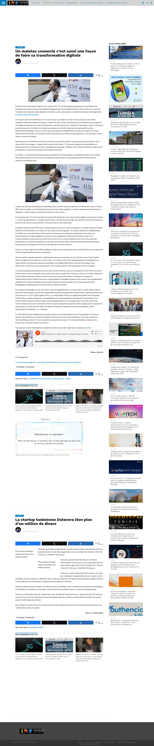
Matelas (47, 379)
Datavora (33, 627)
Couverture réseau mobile (91, 3)
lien (89, 328)
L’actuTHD (47, 3)
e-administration (36, 379)
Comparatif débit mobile (116, 3)
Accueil (36, 3)
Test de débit (71, 3)
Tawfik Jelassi (58, 379)
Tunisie (68, 379)
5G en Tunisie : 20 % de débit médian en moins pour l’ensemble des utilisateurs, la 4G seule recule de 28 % (29, 408)
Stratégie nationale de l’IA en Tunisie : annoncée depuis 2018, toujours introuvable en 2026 (58, 408)
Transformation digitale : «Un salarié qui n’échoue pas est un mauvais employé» (48, 362)
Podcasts (58, 3)
